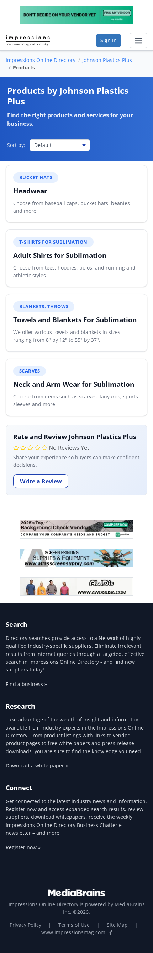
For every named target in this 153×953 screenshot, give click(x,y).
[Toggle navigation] (138, 41)
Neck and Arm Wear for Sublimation (73, 384)
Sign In (108, 40)
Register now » (23, 847)
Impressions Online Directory (40, 60)
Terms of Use (74, 924)
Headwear (30, 190)
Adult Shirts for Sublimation (59, 255)
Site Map (117, 924)
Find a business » (26, 684)
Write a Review (41, 481)
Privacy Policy (25, 924)
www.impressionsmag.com (74, 932)
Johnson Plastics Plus (107, 60)
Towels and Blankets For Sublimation (75, 319)
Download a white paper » (37, 765)
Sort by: (16, 145)
